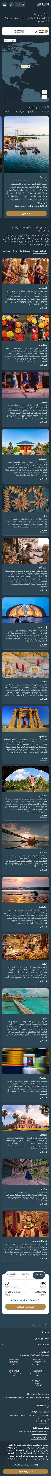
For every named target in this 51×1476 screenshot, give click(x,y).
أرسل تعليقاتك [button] (39, 1437)
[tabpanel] (25, 787)
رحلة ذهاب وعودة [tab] (39, 1275)
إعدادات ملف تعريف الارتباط (25, 1464)
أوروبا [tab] (15, 250)
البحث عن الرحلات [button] (25, 1307)
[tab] (37, 1284)
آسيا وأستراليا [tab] (25, 250)
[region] (25, 1459)
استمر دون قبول (25, 1471)
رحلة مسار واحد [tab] (25, 1275)
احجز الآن (26, 213)
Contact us (41, 1405)
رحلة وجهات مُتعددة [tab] (11, 1275)
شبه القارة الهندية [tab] (39, 250)
